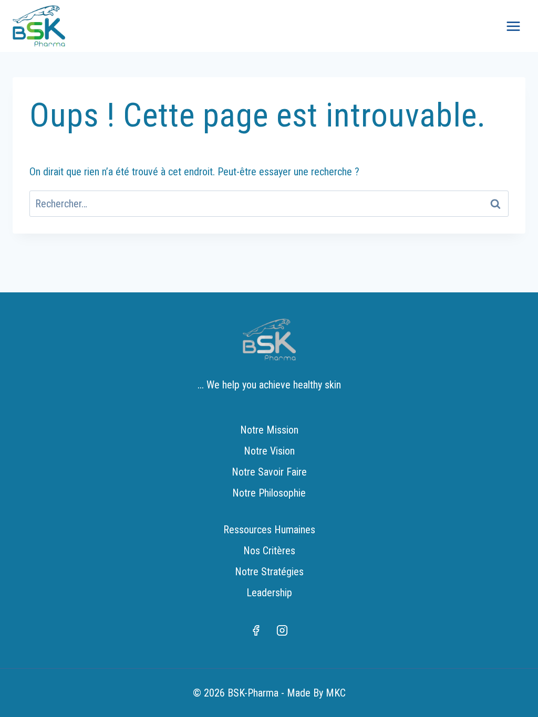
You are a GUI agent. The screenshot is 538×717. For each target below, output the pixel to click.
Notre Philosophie (269, 493)
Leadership (269, 592)
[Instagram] (282, 630)
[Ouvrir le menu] (513, 26)
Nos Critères (269, 550)
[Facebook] (255, 630)
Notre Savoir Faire (269, 472)
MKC (336, 693)
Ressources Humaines (269, 529)
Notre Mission (269, 430)
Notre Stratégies (269, 571)
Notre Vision (269, 451)
